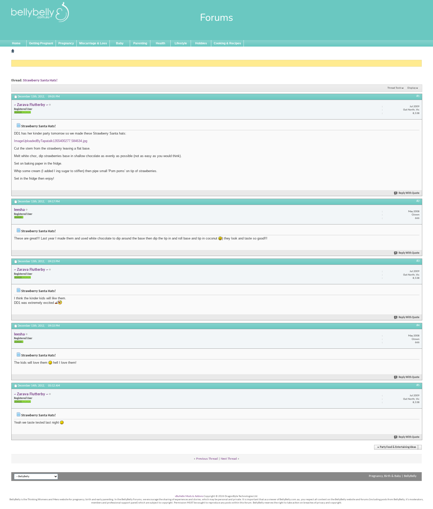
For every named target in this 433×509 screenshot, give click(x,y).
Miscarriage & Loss (93, 43)
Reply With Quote (409, 193)
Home (16, 43)
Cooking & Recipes (227, 43)
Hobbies (201, 43)
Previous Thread (207, 458)
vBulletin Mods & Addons (189, 496)
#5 (417, 385)
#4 (417, 325)
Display (411, 88)
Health (160, 43)
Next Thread (229, 458)
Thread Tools (394, 88)
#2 (417, 201)
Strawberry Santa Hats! (40, 80)
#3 (417, 261)
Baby (120, 43)
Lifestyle (181, 43)
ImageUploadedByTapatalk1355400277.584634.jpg (50, 141)
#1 (417, 96)
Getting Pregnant (41, 43)
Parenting (140, 43)
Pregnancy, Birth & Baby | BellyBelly (392, 476)
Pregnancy (66, 43)
